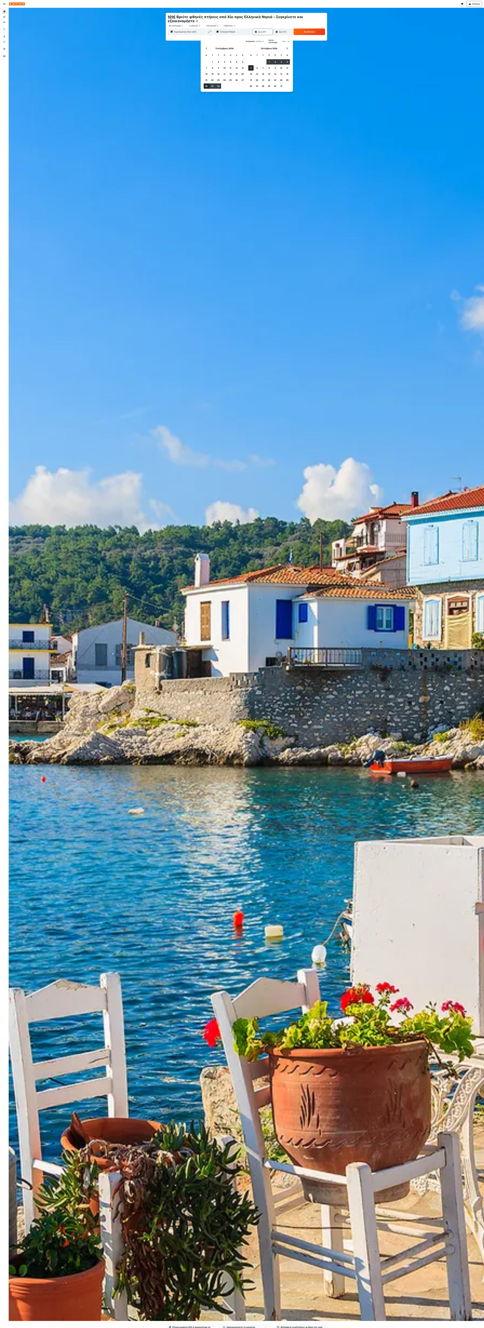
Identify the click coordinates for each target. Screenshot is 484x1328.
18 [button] (231, 74)
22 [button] (212, 80)
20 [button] (242, 74)
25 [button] (230, 80)
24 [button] (224, 80)
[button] (4, 4)
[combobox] (176, 25)
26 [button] (236, 80)
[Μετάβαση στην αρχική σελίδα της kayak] (17, 3)
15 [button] (212, 74)
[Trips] (4, 49)
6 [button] (242, 62)
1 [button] (212, 62)
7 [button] (206, 68)
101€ (171, 17)
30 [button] (218, 86)
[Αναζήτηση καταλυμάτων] (4, 16)
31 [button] (281, 86)
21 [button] (206, 80)
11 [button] (230, 68)
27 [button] (243, 80)
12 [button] (237, 68)
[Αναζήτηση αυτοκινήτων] (4, 22)
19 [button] (237, 74)
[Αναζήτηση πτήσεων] (4, 11)
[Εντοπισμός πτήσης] (4, 41)
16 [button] (218, 74)
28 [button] (206, 86)
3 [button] (224, 62)
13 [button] (243, 68)
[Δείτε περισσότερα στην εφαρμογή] (4, 29)
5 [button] (236, 62)
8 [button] (212, 68)
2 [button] (218, 62)
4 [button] (230, 62)
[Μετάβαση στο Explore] (4, 36)
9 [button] (218, 68)
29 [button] (212, 86)
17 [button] (224, 74)
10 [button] (224, 68)
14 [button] (206, 74)
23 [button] (218, 80)
